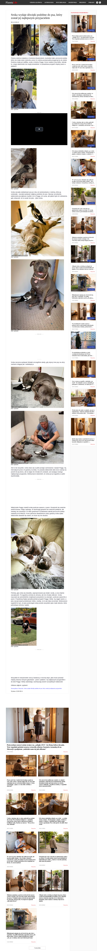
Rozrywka (73, 2)
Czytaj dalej (37, 948)
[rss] (97, 3)
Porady (91, 2)
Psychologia (61, 2)
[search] (100, 3)
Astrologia (49, 2)
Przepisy (82, 2)
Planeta (11, 2)
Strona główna (36, 2)
